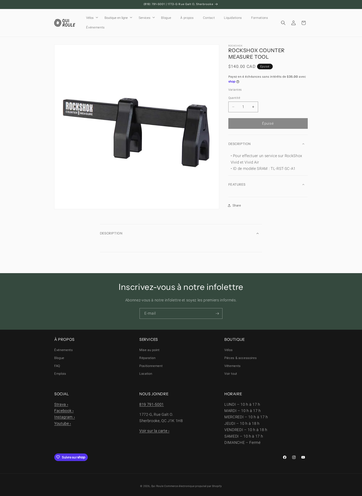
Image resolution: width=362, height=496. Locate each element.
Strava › (61, 404)
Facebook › (64, 410)
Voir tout (230, 374)
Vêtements (232, 366)
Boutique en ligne (116, 18)
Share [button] (237, 205)
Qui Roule (157, 486)
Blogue (59, 358)
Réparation (147, 358)
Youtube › (62, 423)
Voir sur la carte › (154, 431)
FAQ (57, 366)
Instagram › (64, 417)
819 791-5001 (151, 404)
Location (145, 374)
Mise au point (149, 350)
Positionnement (151, 366)
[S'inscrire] (217, 313)
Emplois (60, 374)
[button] (90, 17)
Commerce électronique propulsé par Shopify (193, 486)
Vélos (90, 18)
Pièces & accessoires (240, 358)
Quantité (234, 97)
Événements (63, 350)
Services (144, 18)
